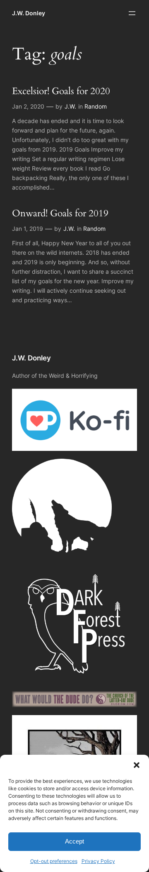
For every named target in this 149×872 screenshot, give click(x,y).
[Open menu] (132, 13)
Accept (74, 841)
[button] (136, 765)
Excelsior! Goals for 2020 (61, 91)
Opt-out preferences (53, 861)
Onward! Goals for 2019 (60, 213)
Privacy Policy (98, 861)
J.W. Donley (28, 13)
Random (95, 106)
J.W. (70, 106)
